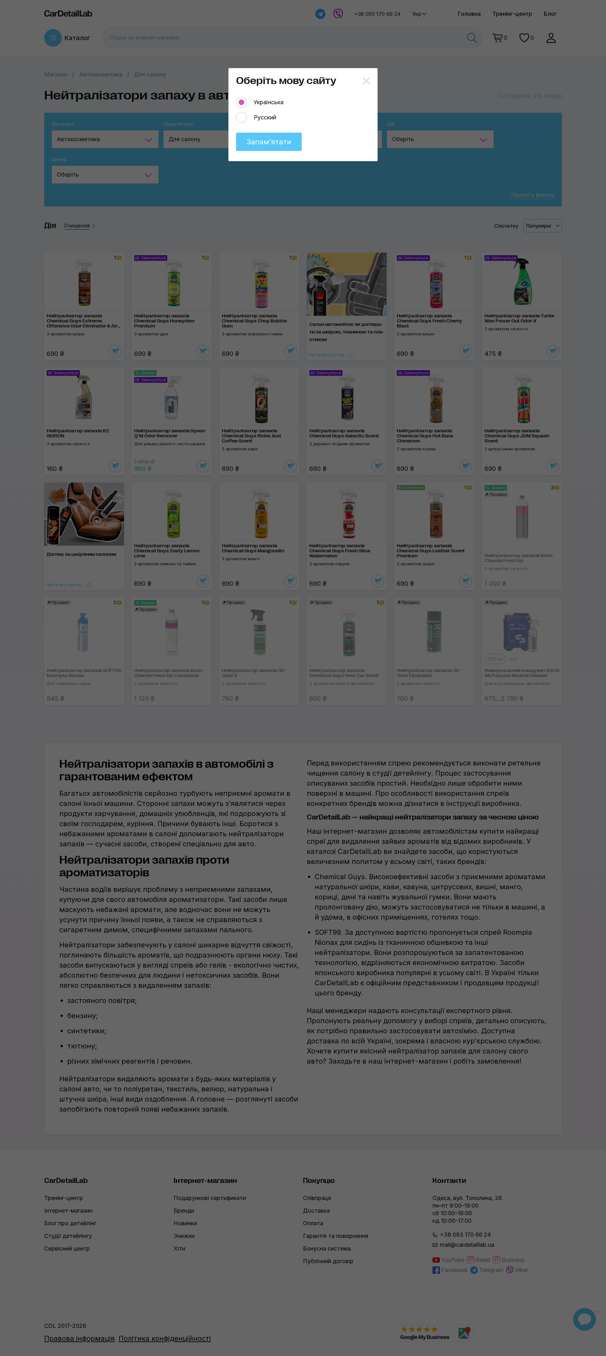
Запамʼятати (269, 142)
